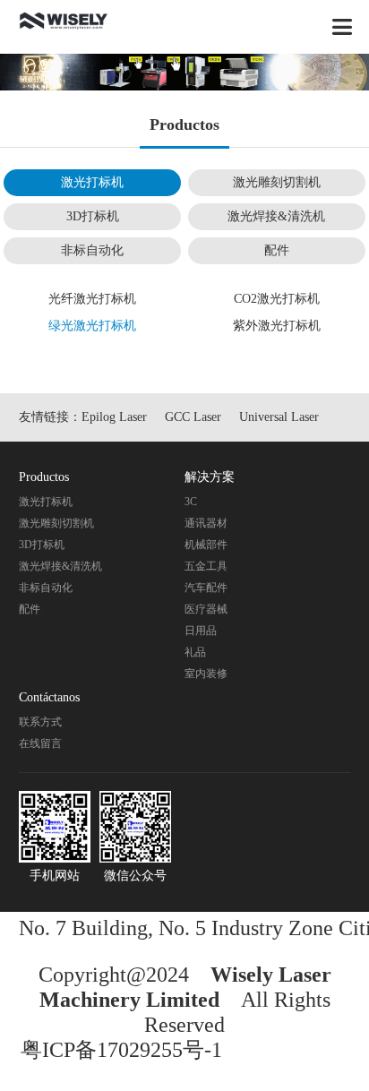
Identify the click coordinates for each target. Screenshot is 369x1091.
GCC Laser (193, 417)
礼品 (195, 652)
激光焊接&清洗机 (276, 216)
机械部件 (205, 544)
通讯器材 (205, 523)
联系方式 (40, 722)
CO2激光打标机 (277, 298)
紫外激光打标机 (277, 325)
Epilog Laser (114, 417)
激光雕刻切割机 (277, 182)
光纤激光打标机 (92, 298)
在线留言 (40, 743)
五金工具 (205, 566)
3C (190, 501)
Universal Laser (279, 417)
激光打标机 (92, 182)
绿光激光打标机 (92, 325)
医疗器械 (205, 609)
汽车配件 (205, 587)
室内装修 (205, 673)
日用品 (200, 630)
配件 (276, 250)
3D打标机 (92, 216)
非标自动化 (92, 250)
